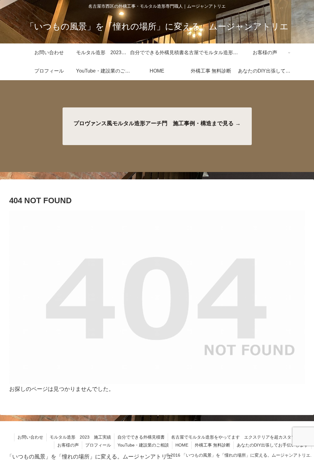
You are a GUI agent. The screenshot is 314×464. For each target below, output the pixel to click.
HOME (181, 445)
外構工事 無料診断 (212, 445)
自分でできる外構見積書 (141, 437)
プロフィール (98, 445)
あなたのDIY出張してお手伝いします (272, 445)
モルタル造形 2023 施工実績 (80, 437)
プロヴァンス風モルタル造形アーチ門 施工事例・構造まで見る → (157, 123)
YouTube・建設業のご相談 (143, 445)
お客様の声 (68, 445)
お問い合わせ (30, 437)
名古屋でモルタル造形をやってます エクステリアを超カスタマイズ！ (239, 437)
